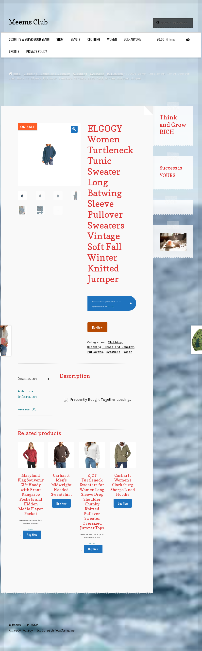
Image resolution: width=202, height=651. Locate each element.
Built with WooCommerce (56, 630)
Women (112, 39)
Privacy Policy (36, 51)
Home (17, 73)
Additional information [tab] (27, 394)
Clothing (93, 39)
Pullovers (115, 73)
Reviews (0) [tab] (27, 409)
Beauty (76, 39)
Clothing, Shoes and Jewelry (47, 73)
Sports (14, 51)
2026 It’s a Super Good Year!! (29, 39)
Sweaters (97, 73)
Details (111, 306)
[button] (74, 129)
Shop (60, 39)
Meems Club (28, 22)
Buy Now (97, 327)
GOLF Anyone (132, 39)
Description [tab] (27, 378)
